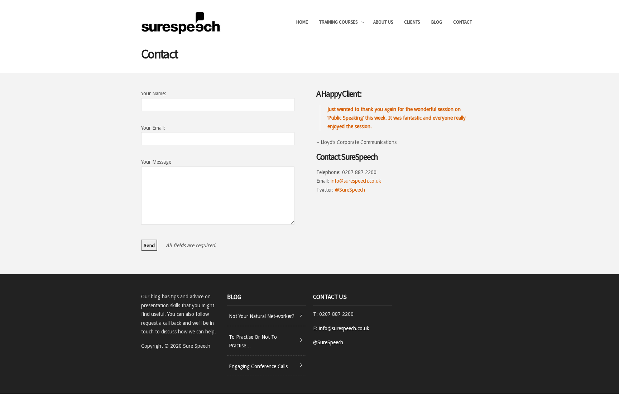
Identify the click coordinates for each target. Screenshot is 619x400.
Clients (412, 22)
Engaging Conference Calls (258, 366)
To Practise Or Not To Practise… (253, 341)
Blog (436, 22)
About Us (383, 22)
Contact (462, 22)
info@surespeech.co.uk (356, 181)
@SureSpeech (350, 190)
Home (302, 22)
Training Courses (338, 22)
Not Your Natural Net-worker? (261, 316)
